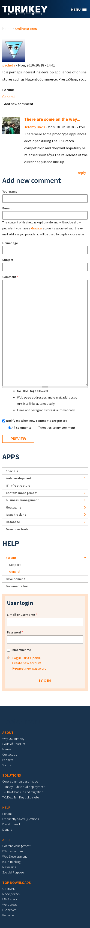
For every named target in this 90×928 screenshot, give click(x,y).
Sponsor (7, 765)
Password (15, 632)
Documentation (17, 586)
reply (82, 172)
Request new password (29, 668)
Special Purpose (13, 872)
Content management (22, 493)
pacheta (8, 65)
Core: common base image (20, 781)
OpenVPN (8, 889)
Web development (18, 478)
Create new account (27, 663)
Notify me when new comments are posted (36, 421)
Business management (22, 500)
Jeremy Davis (34, 126)
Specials (12, 471)
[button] (79, 9)
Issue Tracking (11, 862)
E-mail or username (22, 615)
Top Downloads (16, 882)
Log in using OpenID (26, 658)
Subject (7, 260)
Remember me (21, 650)
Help (10, 543)
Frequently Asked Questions (20, 819)
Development (15, 579)
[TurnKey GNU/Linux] (25, 13)
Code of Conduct (13, 744)
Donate (7, 829)
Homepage (10, 243)
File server (9, 910)
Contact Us (9, 754)
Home (7, 28)
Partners (7, 760)
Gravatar (36, 228)
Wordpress (9, 904)
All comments (22, 427)
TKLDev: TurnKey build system (21, 797)
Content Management (16, 846)
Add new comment (18, 103)
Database (13, 522)
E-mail (7, 208)
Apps (10, 456)
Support (15, 565)
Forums (11, 557)
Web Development (14, 856)
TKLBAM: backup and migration (22, 792)
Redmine (8, 915)
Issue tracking (16, 514)
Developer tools (17, 529)
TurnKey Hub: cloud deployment (23, 787)
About (8, 732)
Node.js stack (11, 894)
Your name (9, 191)
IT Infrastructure (18, 485)
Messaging (13, 507)
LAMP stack (9, 899)
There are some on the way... (52, 119)
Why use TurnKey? (14, 739)
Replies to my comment (58, 427)
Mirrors (6, 749)
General (8, 96)
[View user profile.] (13, 49)
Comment (10, 277)
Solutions (11, 775)
